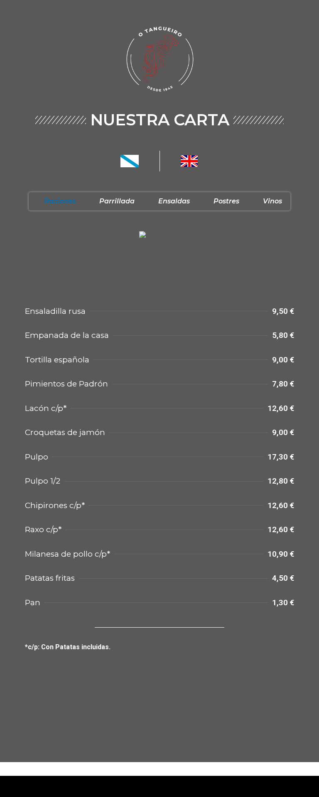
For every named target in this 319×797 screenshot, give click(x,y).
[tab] (56, 201)
